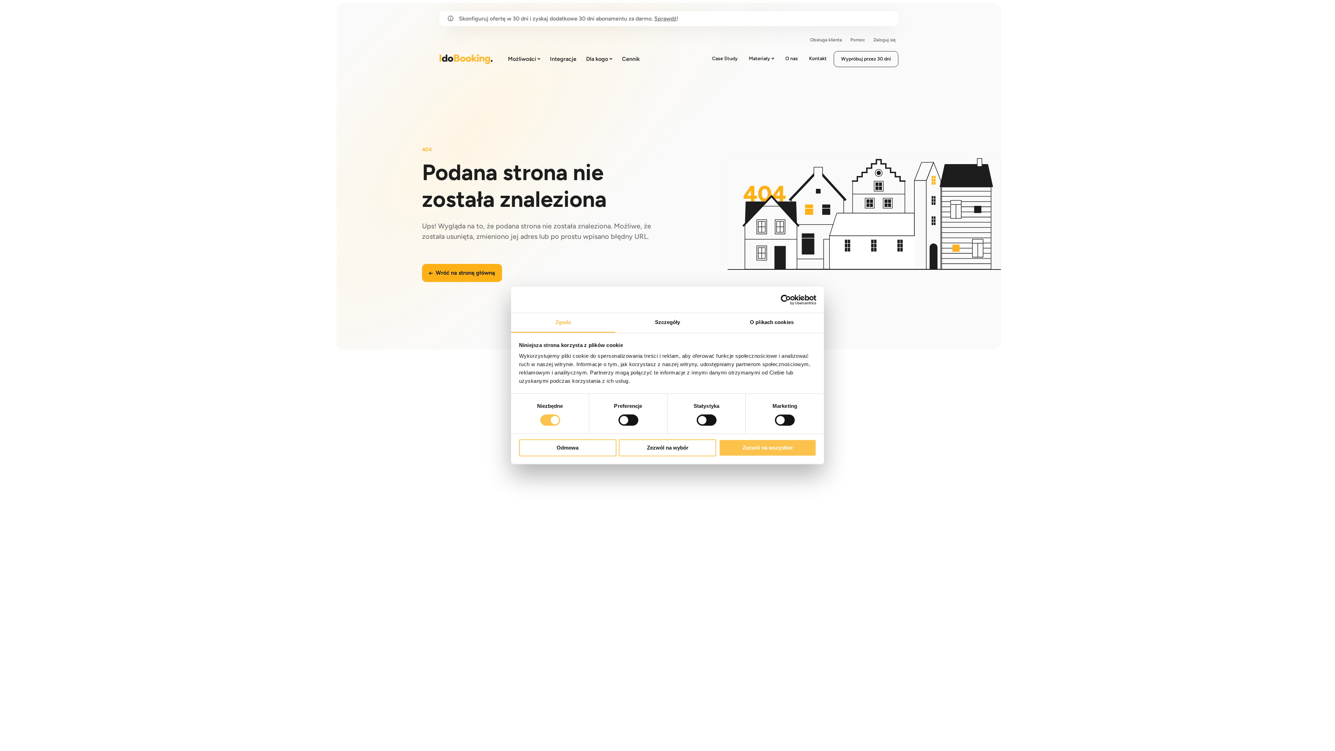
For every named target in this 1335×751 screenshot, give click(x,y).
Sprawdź (665, 18)
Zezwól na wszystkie (768, 448)
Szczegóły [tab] (667, 322)
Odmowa (567, 448)
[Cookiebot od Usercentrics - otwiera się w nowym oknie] (785, 299)
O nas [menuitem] (791, 59)
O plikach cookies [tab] (772, 322)
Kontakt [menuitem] (818, 59)
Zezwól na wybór (667, 448)
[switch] (628, 420)
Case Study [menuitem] (725, 59)
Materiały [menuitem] (759, 59)
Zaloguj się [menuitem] (884, 39)
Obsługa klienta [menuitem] (826, 39)
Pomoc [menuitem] (857, 39)
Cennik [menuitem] (631, 59)
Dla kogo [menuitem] (597, 59)
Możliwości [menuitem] (522, 59)
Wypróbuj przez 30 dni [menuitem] (866, 59)
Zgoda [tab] (563, 322)
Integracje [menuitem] (563, 59)
